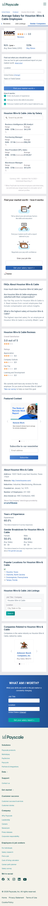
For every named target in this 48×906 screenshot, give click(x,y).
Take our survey (10, 389)
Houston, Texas (12, 572)
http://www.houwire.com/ (21, 481)
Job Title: (12, 697)
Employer (16, 12)
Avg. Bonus (30, 48)
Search (10, 613)
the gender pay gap (15, 551)
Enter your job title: (24, 258)
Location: (7, 68)
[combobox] (24, 71)
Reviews (20, 37)
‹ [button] (7, 421)
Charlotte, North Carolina (15, 575)
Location (9, 605)
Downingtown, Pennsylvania (17, 577)
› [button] (40, 421)
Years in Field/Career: (12, 79)
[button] (1, 23)
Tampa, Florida (11, 580)
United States (6, 12)
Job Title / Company (14, 597)
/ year (11, 45)
